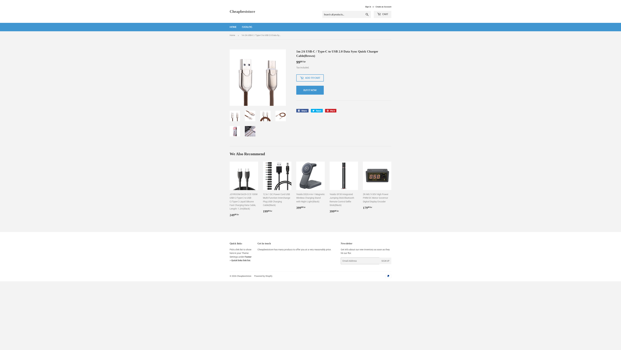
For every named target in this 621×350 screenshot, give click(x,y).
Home (233, 27)
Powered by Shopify (263, 276)
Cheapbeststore (242, 11)
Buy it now (310, 90)
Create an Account (383, 7)
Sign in (368, 7)
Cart (385, 14)
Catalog (247, 27)
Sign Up (385, 261)
